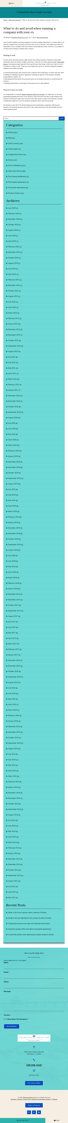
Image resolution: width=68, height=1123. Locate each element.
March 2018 (12, 578)
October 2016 (13, 671)
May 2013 (11, 897)
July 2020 (11, 423)
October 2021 (13, 340)
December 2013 (14, 859)
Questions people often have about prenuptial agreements (29, 929)
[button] (11, 3)
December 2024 (14, 219)
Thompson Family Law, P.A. (19, 37)
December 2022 (14, 285)
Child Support (13, 149)
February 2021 (13, 384)
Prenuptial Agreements (17, 187)
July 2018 (11, 556)
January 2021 (13, 390)
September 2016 (14, 677)
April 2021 (12, 373)
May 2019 (11, 500)
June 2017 (12, 627)
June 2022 (12, 302)
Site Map (20, 1099)
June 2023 (12, 269)
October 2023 (13, 258)
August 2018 (13, 550)
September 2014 (14, 809)
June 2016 (12, 693)
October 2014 (13, 804)
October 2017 (13, 605)
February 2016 (13, 715)
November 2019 (14, 467)
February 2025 (13, 213)
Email (6, 972)
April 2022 (12, 307)
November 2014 (14, 798)
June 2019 (12, 495)
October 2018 (13, 539)
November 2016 (14, 666)
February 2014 (13, 848)
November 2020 (14, 401)
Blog (10, 138)
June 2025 (12, 208)
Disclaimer (7, 1015)
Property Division (14, 193)
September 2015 (14, 743)
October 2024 (13, 225)
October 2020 (13, 407)
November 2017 (14, 600)
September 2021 (14, 346)
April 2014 (12, 837)
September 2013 (14, 875)
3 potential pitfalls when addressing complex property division (31, 935)
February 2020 (13, 451)
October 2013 (13, 870)
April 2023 (12, 274)
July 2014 (11, 820)
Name (6, 962)
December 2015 (14, 726)
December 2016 (14, 660)
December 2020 (14, 396)
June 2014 (12, 826)
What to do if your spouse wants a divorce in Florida (27, 912)
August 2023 (13, 263)
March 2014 (12, 842)
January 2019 (13, 522)
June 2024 (12, 236)
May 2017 (11, 633)
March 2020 (12, 445)
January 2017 (13, 655)
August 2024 (13, 230)
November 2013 (14, 864)
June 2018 (12, 561)
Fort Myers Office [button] (34, 1083)
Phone (6, 982)
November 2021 (14, 335)
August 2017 (13, 616)
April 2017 (12, 638)
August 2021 (13, 351)
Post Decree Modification (17, 176)
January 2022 (13, 324)
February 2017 (13, 649)
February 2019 (13, 517)
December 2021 (14, 329)
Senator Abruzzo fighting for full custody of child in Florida (29, 918)
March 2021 (12, 379)
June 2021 (12, 362)
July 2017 (11, 622)
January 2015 (13, 787)
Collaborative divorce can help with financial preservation (29, 923)
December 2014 (14, 793)
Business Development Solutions (41, 1099)
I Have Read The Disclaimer (17, 1019)
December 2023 (14, 252)
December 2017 (14, 594)
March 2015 (12, 776)
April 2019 (12, 506)
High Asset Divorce (42, 37)
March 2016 (12, 710)
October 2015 (13, 737)
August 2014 (13, 815)
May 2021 (11, 368)
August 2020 (13, 418)
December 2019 (14, 462)
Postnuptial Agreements (17, 182)
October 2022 (13, 291)
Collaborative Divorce (16, 154)
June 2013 (12, 892)
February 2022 (13, 318)
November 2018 (14, 533)
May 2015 (11, 765)
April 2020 (12, 440)
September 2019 (14, 478)
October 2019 (13, 473)
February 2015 (13, 782)
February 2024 (13, 247)
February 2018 (13, 583)
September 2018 (14, 544)
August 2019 (13, 484)
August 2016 (13, 682)
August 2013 (13, 881)
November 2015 (14, 732)
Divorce (11, 160)
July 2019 (11, 489)
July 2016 (11, 688)
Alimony (11, 132)
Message (7, 991)
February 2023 (13, 280)
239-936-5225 (34, 1065)
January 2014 (13, 853)
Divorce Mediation (14, 165)
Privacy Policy (27, 1099)
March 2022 (12, 313)
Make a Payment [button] (34, 1105)
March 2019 (12, 511)
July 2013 (11, 886)
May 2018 (11, 566)
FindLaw (55, 1099)
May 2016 (11, 699)
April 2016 (12, 704)
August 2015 (13, 749)
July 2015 (11, 754)
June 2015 (12, 760)
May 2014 (11, 831)
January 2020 (13, 456)
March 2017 (12, 644)
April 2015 (12, 771)
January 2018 (13, 589)
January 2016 (13, 721)
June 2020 (12, 429)
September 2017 (14, 611)
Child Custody (13, 143)
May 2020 (11, 434)
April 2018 (12, 572)
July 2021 (11, 357)
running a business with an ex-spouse (33, 94)
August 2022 (13, 296)
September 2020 (14, 412)
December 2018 (14, 528)
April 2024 (12, 241)
